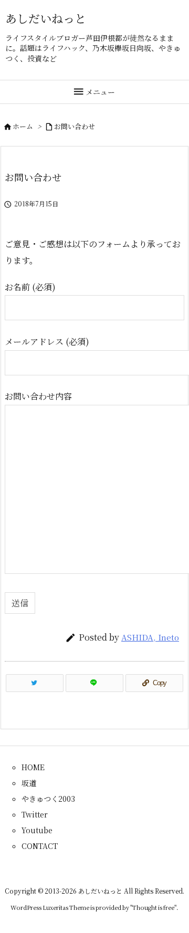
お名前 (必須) (30, 287)
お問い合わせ (74, 126)
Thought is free (153, 907)
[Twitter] (35, 683)
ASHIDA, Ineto (150, 637)
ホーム (23, 126)
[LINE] (94, 683)
